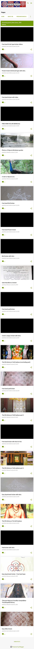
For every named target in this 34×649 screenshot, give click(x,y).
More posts (17, 641)
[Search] (28, 3)
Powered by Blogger (18, 647)
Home (2, 16)
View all (4, 24)
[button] (31, 50)
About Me (10, 16)
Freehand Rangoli (21, 16)
